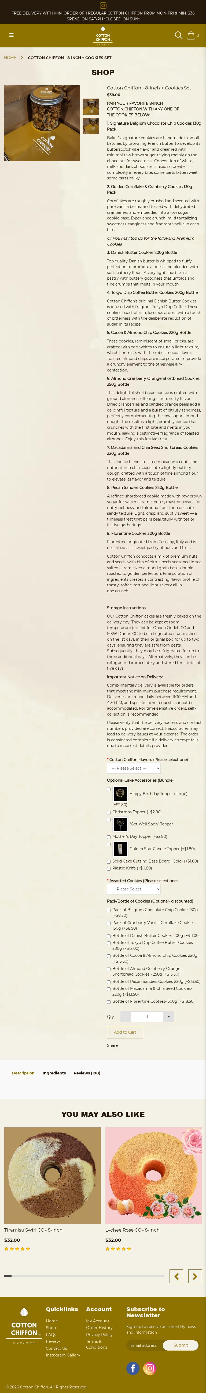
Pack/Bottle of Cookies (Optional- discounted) (150, 901)
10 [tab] (77, 1276)
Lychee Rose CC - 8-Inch (132, 1230)
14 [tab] (107, 1276)
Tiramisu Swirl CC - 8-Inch (33, 1230)
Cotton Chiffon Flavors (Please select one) (148, 759)
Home (10, 57)
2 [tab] (15, 1276)
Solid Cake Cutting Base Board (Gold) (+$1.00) (155, 861)
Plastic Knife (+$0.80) (132, 868)
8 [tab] (61, 1276)
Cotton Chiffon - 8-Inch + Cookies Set (70, 57)
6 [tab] (46, 1276)
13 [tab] (99, 1276)
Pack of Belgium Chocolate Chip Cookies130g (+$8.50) (155, 912)
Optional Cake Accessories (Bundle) (140, 780)
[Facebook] (132, 1368)
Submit (181, 1345)
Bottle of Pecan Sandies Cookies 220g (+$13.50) (156, 981)
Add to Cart (125, 1032)
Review (53, 1341)
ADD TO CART (52, 1217)
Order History (99, 1327)
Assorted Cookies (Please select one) (143, 880)
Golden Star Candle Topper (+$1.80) (161, 848)
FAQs (51, 1334)
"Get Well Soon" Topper (150, 824)
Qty (110, 1016)
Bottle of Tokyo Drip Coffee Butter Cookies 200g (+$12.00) (152, 945)
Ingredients (54, 1073)
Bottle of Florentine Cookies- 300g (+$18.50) (153, 1001)
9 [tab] (69, 1276)
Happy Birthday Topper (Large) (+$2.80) (149, 799)
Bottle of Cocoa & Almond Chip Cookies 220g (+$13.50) (154, 958)
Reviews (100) (87, 1073)
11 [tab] (84, 1276)
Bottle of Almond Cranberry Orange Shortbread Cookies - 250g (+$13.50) (146, 971)
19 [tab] (145, 1276)
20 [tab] (153, 1276)
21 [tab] (160, 1276)
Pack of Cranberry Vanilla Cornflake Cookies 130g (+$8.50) (153, 925)
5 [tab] (38, 1276)
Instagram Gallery (63, 1355)
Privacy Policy (99, 1334)
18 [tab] (137, 1276)
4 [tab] (31, 1276)
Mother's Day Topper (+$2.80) (139, 836)
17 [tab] (130, 1276)
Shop (51, 1327)
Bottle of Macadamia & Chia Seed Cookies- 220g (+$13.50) (152, 991)
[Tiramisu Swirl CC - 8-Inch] (52, 1175)
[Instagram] (103, 5)
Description (23, 1073)
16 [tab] (122, 1276)
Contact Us (56, 1348)
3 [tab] (23, 1276)
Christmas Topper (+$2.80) (137, 812)
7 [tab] (54, 1276)
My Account (97, 1321)
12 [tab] (92, 1276)
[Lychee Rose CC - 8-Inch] (153, 1175)
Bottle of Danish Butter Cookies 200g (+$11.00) (156, 935)
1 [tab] (8, 1276)
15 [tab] (114, 1276)
